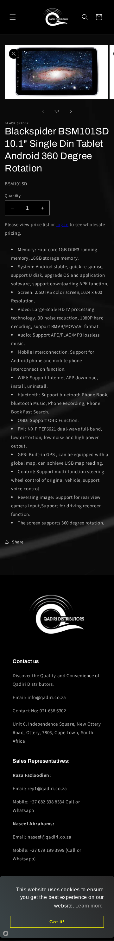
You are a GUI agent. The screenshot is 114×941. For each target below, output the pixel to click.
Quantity (13, 195)
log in (62, 224)
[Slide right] (71, 111)
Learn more (89, 905)
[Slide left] (43, 111)
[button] (13, 17)
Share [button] (18, 542)
